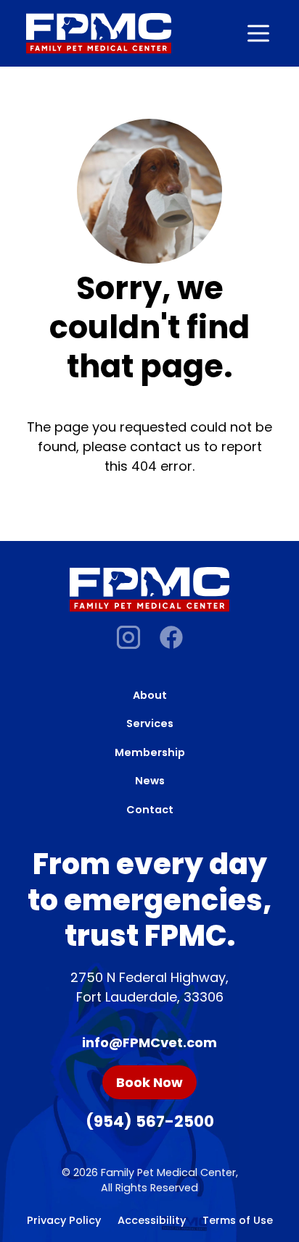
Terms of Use (237, 1220)
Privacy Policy (64, 1220)
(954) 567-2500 (150, 1121)
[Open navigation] (258, 33)
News (150, 780)
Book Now (149, 1082)
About (150, 695)
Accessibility (152, 1220)
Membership (150, 752)
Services (149, 723)
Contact (149, 809)
